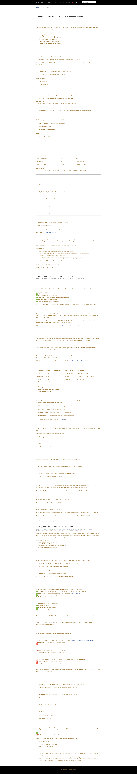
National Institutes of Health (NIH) (71, 325)
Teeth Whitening (68, 530)
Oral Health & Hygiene (50, 18)
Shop (60, 2)
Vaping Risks (71, 18)
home (37, 2)
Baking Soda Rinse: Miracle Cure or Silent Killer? (54, 527)
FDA (61, 476)
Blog (55, 2)
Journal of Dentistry (76, 593)
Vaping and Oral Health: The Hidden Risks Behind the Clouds (59, 16)
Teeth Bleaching (59, 530)
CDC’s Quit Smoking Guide (49, 232)
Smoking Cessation (62, 18)
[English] (73, 2)
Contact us (66, 2)
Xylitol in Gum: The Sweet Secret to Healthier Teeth (56, 276)
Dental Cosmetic (57, 278)
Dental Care (39, 18)
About (43, 2)
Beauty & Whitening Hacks (43, 529)
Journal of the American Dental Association (82, 640)
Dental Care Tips (48, 278)
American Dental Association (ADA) (81, 360)
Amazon (63, 419)
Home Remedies (90, 529)
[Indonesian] (76, 2)
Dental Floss (81, 529)
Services (49, 2)
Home (37, 7)
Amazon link (61, 191)
